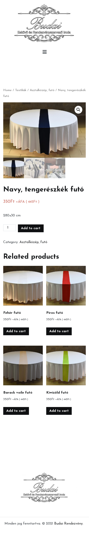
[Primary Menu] (45, 53)
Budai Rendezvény (68, 523)
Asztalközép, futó (42, 90)
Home (7, 90)
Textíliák (20, 90)
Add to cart (30, 228)
